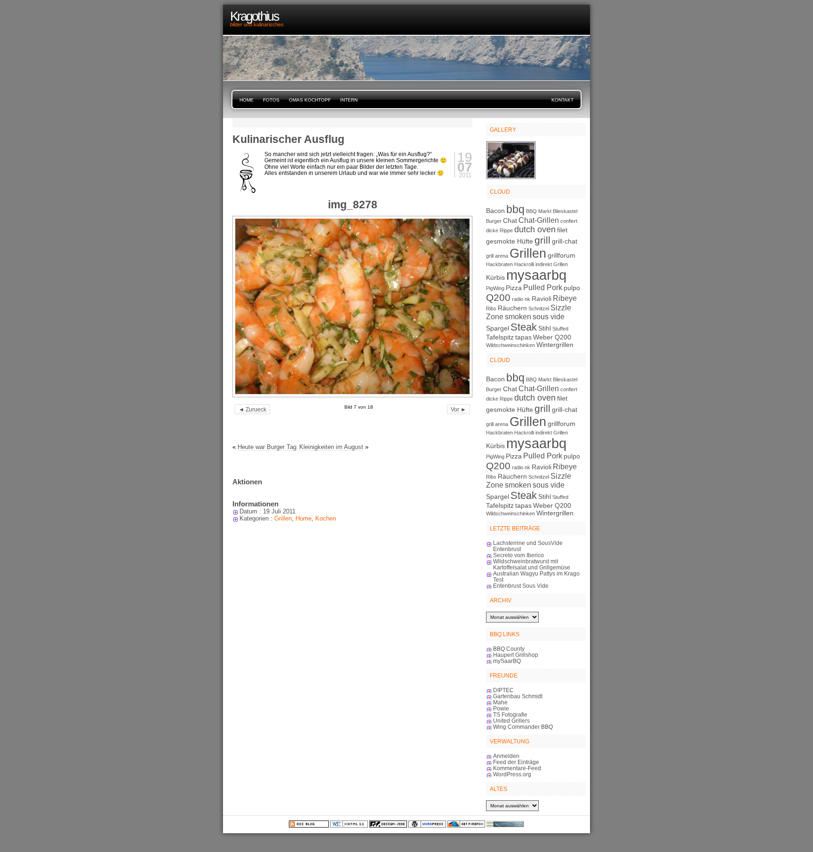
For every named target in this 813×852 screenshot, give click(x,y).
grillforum (561, 255)
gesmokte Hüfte (509, 241)
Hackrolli (524, 264)
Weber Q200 (552, 337)
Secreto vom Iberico (518, 555)
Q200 (498, 297)
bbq (515, 209)
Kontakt (562, 100)
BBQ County (509, 649)
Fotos (271, 100)
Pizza (514, 288)
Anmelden (506, 756)
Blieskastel (565, 211)
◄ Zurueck (252, 409)
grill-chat (564, 241)
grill (542, 240)
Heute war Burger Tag (267, 446)
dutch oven (535, 229)
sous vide (549, 316)
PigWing (495, 288)
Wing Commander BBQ (523, 727)
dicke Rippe (499, 230)
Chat (510, 220)
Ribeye (565, 298)
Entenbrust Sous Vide (521, 586)
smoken (518, 316)
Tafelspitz (500, 337)
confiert (568, 221)
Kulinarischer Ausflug (288, 139)
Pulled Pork (542, 287)
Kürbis (495, 277)
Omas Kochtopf (310, 100)
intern (349, 100)
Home (246, 100)
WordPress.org (512, 774)
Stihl (544, 328)
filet (562, 230)
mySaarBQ (507, 661)
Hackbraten (499, 264)
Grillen (283, 518)
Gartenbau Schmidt (517, 696)
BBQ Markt (538, 211)
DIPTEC (503, 690)
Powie (501, 708)
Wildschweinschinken (510, 345)
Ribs (491, 308)
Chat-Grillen (538, 220)
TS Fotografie (510, 714)
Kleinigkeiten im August (331, 446)
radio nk (521, 299)
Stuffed (560, 328)
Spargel (497, 328)
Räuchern (512, 308)
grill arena (497, 256)
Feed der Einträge (516, 762)
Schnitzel (538, 308)
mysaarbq (536, 275)
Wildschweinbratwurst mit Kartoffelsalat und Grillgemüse (531, 564)
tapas (523, 337)
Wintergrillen (555, 344)
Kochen (325, 518)
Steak (523, 327)
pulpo (572, 288)
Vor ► (458, 409)
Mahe (500, 702)
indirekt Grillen (551, 264)
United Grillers (511, 721)
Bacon (495, 210)
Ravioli (541, 298)
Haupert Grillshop (515, 655)
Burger (494, 221)
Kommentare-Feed (517, 768)
